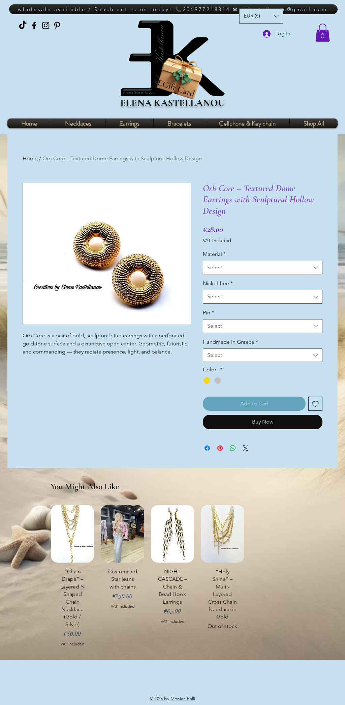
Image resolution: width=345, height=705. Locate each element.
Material (214, 254)
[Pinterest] (57, 25)
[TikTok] (23, 25)
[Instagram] (46, 25)
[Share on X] (246, 448)
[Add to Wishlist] (315, 404)
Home (30, 158)
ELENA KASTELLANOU (172, 103)
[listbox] (261, 16)
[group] (172, 579)
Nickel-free (218, 283)
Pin (208, 312)
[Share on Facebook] (207, 448)
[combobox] (262, 267)
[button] (322, 33)
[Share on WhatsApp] (233, 448)
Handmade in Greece (230, 342)
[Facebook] (34, 25)
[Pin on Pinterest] (220, 448)
